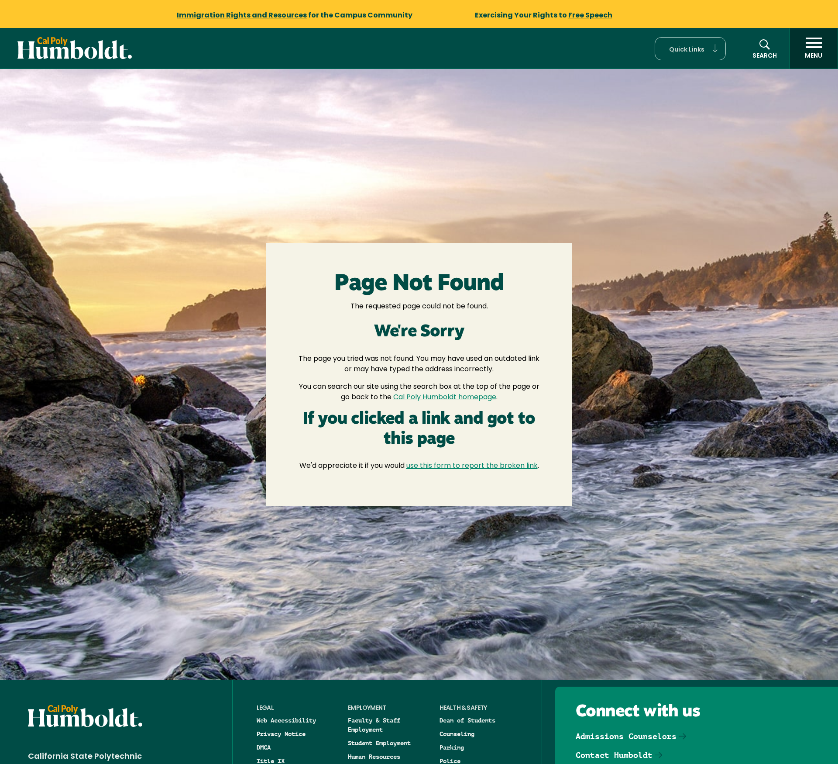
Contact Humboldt (614, 755)
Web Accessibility (286, 720)
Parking (452, 747)
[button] (690, 48)
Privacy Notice (281, 733)
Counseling (457, 733)
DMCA (264, 747)
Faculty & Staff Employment (374, 725)
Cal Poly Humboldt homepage (444, 397)
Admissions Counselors (626, 736)
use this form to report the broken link (472, 466)
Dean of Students (467, 720)
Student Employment (379, 743)
